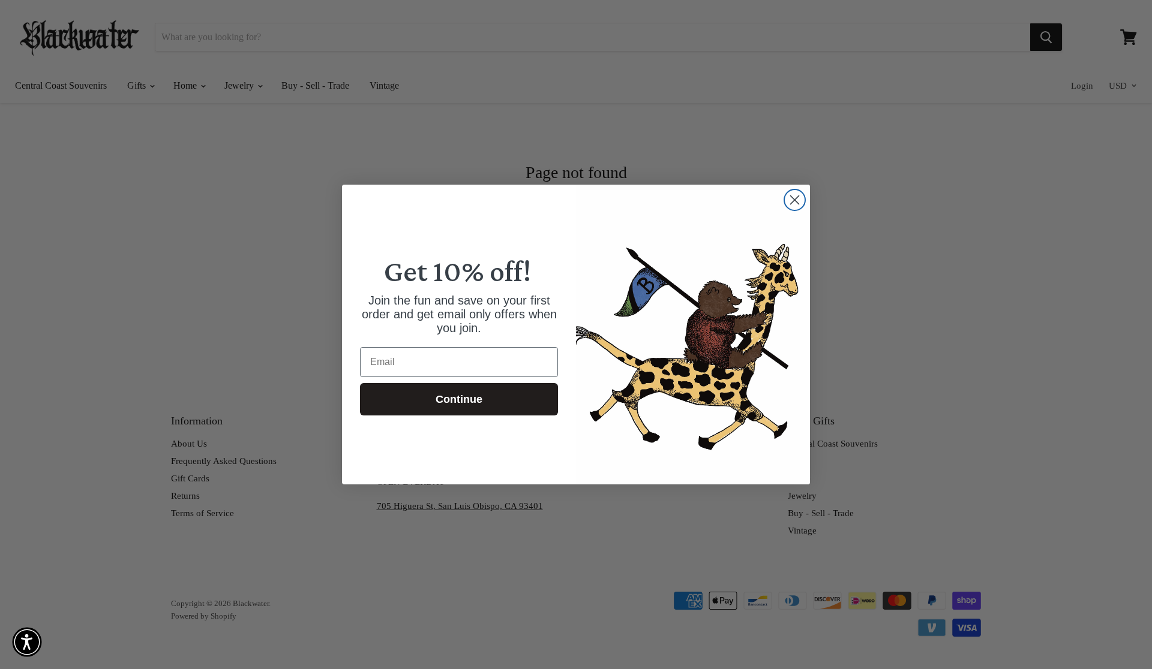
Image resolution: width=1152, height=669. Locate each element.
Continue (459, 399)
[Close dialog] (794, 199)
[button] (27, 642)
